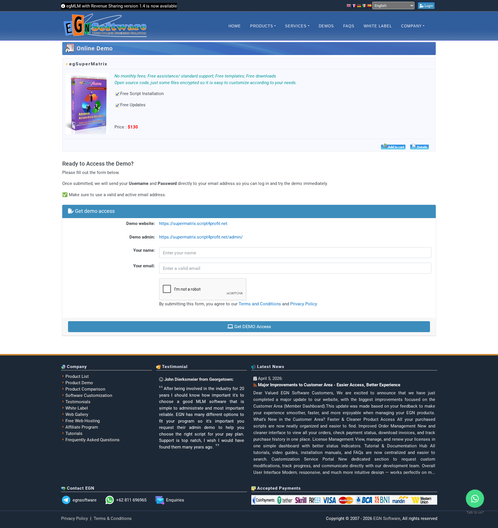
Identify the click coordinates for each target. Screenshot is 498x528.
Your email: (144, 265)
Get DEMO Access (252, 326)
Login (428, 6)
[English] (349, 5)
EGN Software (386, 518)
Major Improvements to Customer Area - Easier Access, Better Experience (329, 384)
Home (235, 26)
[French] (354, 5)
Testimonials (77, 401)
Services (296, 26)
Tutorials (73, 433)
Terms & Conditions (113, 518)
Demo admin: (142, 237)
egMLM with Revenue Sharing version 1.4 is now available (121, 6)
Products (261, 26)
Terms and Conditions (260, 303)
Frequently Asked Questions (92, 439)
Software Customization (88, 395)
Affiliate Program (81, 427)
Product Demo (79, 382)
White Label (378, 26)
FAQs (348, 26)
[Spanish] (369, 5)
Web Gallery (76, 414)
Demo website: (140, 223)
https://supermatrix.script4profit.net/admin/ (201, 237)
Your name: (144, 250)
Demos (326, 26)
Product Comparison (85, 389)
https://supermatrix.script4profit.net (193, 223)
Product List (77, 376)
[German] (359, 5)
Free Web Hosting (82, 420)
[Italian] (364, 5)
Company (411, 26)
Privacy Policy (303, 303)
